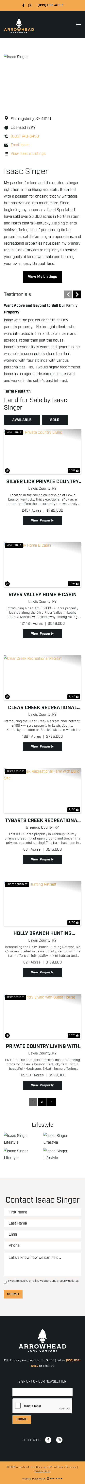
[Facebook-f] (23, 5)
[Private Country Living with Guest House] (42, 1016)
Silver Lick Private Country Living (42, 482)
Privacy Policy (42, 1471)
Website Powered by (33, 1478)
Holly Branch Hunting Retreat (42, 933)
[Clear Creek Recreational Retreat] (42, 677)
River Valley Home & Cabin (42, 595)
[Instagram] (30, 5)
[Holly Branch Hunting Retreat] (42, 903)
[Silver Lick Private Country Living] (42, 451)
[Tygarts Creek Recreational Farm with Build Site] (42, 790)
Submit (13, 1294)
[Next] (77, 294)
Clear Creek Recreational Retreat (42, 708)
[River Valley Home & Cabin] (42, 564)
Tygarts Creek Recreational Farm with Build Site (42, 821)
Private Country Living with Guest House (42, 1046)
